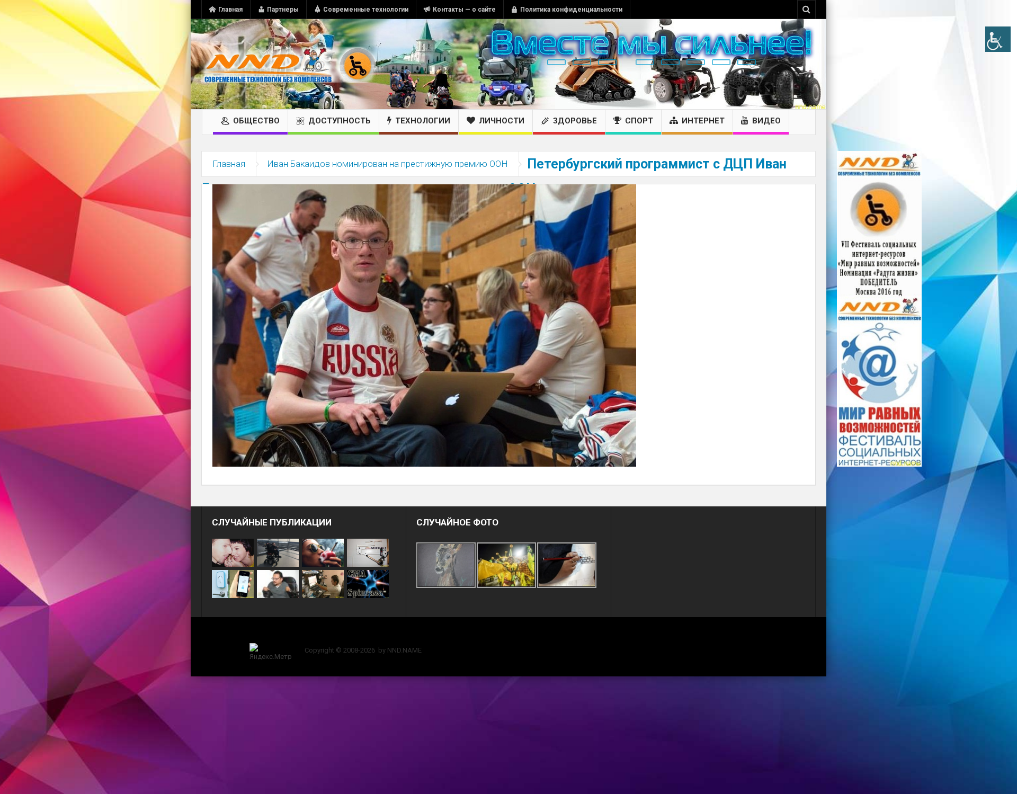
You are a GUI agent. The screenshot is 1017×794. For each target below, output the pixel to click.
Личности (501, 121)
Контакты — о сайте (464, 9)
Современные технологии (365, 9)
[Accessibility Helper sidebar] (998, 39)
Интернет (703, 121)
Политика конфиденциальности (571, 9)
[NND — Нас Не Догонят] (288, 64)
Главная (230, 9)
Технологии (422, 121)
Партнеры (283, 9)
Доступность (339, 121)
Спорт (639, 121)
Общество (256, 121)
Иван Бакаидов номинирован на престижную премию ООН (387, 163)
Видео (766, 121)
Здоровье (575, 121)
